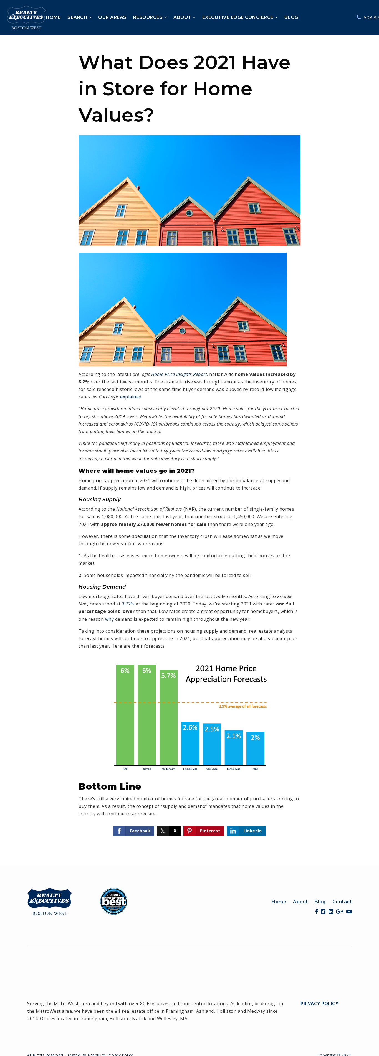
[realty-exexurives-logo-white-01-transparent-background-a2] (26, 17)
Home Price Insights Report (179, 374)
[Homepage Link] (77, 901)
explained (131, 397)
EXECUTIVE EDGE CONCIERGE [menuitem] (238, 17)
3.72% (128, 604)
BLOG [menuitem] (291, 17)
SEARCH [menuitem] (78, 17)
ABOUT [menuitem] (183, 17)
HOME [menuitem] (53, 17)
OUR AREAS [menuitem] (112, 17)
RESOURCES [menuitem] (148, 17)
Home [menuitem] (279, 901)
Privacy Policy (319, 1004)
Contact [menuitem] (342, 901)
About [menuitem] (300, 901)
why (109, 619)
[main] (189, 450)
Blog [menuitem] (320, 901)
